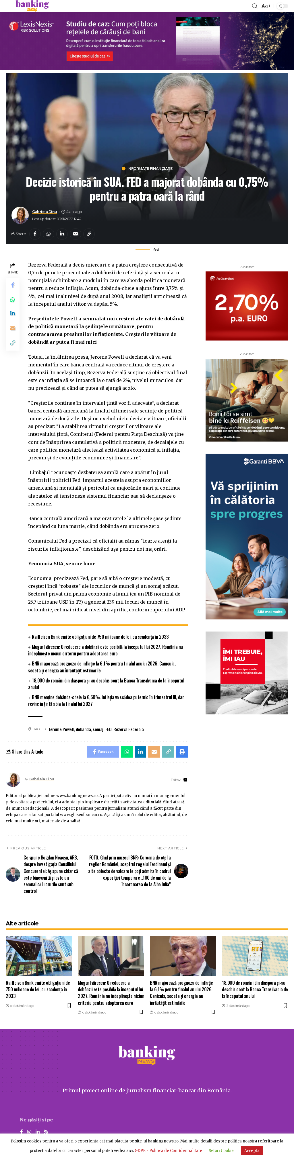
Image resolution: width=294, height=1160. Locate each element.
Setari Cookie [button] (221, 1150)
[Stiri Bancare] (32, 6)
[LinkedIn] (38, 1132)
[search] (255, 6)
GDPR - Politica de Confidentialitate (168, 1150)
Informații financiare (150, 168)
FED (108, 729)
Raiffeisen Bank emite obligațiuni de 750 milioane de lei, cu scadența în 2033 (100, 636)
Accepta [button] (252, 1150)
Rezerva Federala (128, 729)
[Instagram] (29, 1132)
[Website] (185, 780)
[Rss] (46, 1132)
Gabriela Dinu (44, 212)
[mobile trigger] (11, 6)
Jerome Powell (61, 729)
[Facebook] (21, 1132)
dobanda (83, 729)
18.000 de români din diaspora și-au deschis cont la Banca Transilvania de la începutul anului (106, 684)
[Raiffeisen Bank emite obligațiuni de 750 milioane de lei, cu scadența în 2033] (39, 956)
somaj (98, 729)
